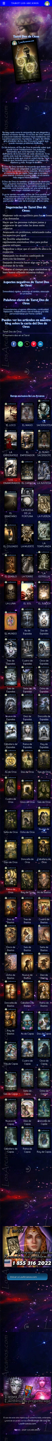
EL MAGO (27, 425)
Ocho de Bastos (10, 976)
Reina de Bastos (44, 1004)
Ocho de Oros (27, 832)
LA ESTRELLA (44, 575)
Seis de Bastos (27, 949)
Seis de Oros (44, 801)
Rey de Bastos (10, 1032)
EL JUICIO (44, 603)
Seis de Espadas (10, 690)
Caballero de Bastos (27, 1004)
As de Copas (27, 1033)
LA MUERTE (27, 546)
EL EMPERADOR (27, 454)
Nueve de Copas (10, 1122)
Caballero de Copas (10, 1150)
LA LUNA (11, 603)
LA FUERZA (44, 516)
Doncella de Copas (44, 1122)
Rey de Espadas (44, 746)
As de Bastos (44, 892)
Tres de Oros (44, 771)
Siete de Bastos (44, 949)
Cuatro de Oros (10, 800)
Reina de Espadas (27, 746)
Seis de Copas (10, 1093)
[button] (25, 61)
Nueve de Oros (44, 830)
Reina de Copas (27, 1150)
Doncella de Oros (27, 861)
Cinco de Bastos (10, 949)
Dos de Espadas (44, 632)
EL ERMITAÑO (11, 515)
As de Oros (11, 771)
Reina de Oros (10, 891)
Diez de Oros (10, 862)
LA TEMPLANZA (44, 545)
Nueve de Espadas (10, 718)
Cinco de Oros (27, 801)
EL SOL (27, 603)
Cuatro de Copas (27, 1062)
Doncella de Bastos (11, 1004)
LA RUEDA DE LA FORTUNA (27, 513)
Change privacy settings (27, 1434)
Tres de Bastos (27, 921)
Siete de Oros (11, 832)
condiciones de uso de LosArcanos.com (34, 1422)
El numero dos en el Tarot (16, 335)
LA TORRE (27, 576)
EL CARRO (27, 483)
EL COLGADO (10, 546)
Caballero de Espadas (10, 746)
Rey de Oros (27, 892)
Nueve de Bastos (27, 976)
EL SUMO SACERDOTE (44, 454)
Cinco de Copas (44, 1062)
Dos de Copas (44, 1033)
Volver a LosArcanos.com (23, 1276)
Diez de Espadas (27, 718)
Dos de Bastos (10, 921)
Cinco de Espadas (44, 662)
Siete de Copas (27, 1092)
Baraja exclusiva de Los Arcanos (27, 395)
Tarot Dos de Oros (12, 331)
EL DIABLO (11, 576)
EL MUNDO (11, 633)
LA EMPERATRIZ (10, 454)
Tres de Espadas (10, 662)
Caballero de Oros (44, 861)
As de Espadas (27, 632)
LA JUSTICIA (44, 483)
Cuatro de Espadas (27, 662)
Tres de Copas (10, 1063)
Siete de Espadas (27, 690)
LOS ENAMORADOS (11, 481)
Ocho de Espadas (44, 690)
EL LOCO (11, 425)
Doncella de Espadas (44, 718)
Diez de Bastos (44, 976)
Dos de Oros (27, 771)
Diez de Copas (27, 1122)
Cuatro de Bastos (44, 921)
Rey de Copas (44, 1151)
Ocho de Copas (44, 1092)
